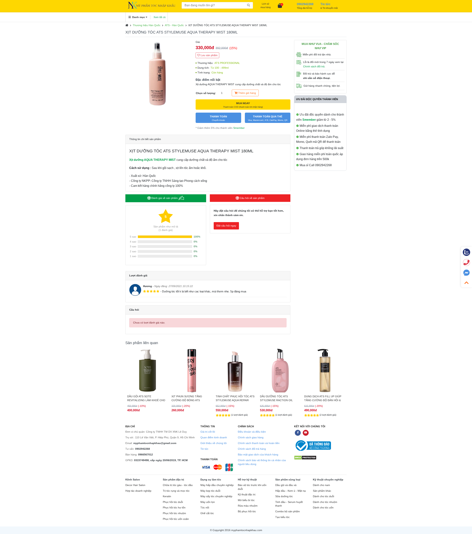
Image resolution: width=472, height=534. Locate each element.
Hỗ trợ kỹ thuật (247, 479)
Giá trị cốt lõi (207, 431)
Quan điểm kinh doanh (213, 437)
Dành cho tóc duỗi (323, 496)
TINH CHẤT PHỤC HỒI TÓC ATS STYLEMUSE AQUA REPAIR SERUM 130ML (235, 398)
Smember (239, 127)
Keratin (167, 496)
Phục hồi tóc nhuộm (174, 513)
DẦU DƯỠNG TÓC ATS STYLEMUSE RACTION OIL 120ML (276, 398)
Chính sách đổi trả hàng (252, 448)
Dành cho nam (321, 485)
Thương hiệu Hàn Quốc (146, 25)
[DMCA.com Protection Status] (305, 458)
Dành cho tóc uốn (323, 507)
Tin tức (204, 448)
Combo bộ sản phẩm (287, 511)
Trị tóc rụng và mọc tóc (176, 490)
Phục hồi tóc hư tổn (174, 507)
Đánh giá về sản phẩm (164, 198)
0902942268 (142, 448)
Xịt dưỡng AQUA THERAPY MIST (152, 159)
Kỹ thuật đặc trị (246, 494)
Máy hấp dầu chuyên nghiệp (217, 485)
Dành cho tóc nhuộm (325, 502)
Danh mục (138, 17)
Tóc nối (204, 507)
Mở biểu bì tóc (246, 500)
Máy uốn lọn (207, 502)
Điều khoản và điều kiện (252, 431)
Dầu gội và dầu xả (285, 485)
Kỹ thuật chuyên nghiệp (328, 479)
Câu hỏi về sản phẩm (252, 198)
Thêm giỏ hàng (246, 92)
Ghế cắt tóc (207, 513)
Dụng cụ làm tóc (210, 479)
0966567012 (145, 454)
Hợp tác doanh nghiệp (138, 490)
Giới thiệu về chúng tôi (213, 443)
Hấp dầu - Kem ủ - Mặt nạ (290, 490)
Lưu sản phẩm (209, 55)
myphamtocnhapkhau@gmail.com (154, 443)
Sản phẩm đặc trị (173, 479)
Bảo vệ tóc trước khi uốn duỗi (252, 487)
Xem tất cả (159, 17)
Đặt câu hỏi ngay (226, 225)
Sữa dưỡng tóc (284, 496)
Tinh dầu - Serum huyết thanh (289, 504)
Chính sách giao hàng (250, 437)
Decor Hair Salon (135, 485)
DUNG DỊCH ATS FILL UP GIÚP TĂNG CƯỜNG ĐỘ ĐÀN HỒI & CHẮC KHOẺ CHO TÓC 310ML (322, 398)
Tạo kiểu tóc (282, 517)
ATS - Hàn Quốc (174, 25)
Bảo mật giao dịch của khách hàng (258, 454)
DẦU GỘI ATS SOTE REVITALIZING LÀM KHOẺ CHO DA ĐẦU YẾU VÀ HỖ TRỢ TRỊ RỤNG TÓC (146, 398)
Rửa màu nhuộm (248, 505)
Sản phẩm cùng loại (287, 479)
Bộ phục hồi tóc (247, 511)
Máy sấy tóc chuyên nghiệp (216, 496)
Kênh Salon (132, 479)
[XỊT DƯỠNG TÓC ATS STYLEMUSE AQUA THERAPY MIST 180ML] (158, 73)
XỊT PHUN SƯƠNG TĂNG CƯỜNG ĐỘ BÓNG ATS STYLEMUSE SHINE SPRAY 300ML (187, 398)
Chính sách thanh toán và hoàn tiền (259, 443)
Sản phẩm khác (322, 490)
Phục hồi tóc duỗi (173, 502)
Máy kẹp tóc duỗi (210, 490)
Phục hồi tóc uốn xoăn (176, 519)
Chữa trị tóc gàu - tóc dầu (178, 485)
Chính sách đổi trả (313, 66)
